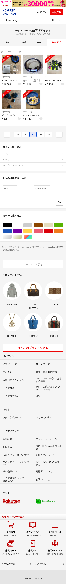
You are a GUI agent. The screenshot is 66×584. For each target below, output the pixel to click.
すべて (8, 42)
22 (41, 134)
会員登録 (56, 12)
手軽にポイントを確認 (55, 552)
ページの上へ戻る (33, 264)
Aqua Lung (6, 76)
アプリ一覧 (40, 563)
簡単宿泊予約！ (55, 533)
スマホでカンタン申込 (10, 552)
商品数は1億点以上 (11, 533)
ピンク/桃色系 (42, 231)
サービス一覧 (8, 563)
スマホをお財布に (33, 552)
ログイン (41, 12)
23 (48, 134)
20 (25, 134)
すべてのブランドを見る (33, 348)
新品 (24, 42)
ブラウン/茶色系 (42, 225)
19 (17, 134)
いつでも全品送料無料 (32, 533)
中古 (39, 42)
